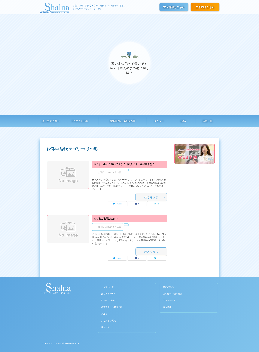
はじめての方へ (51, 121)
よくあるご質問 (108, 320)
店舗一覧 (207, 121)
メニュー (159, 121)
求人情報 (167, 307)
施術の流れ (168, 287)
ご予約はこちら (205, 7)
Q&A (183, 121)
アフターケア (169, 300)
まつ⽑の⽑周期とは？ (106, 218)
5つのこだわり (80, 121)
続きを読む (151, 197)
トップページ (107, 287)
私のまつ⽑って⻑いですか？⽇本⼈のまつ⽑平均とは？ (124, 164)
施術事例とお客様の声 (122, 121)
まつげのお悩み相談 (172, 293)
